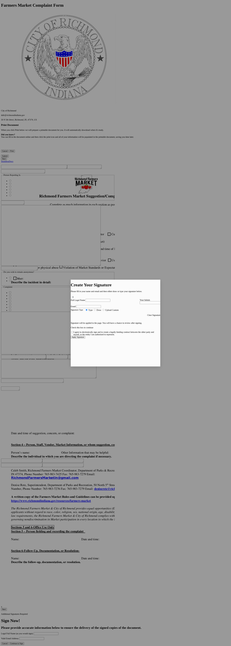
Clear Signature (153, 315)
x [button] (73, 296)
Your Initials (145, 300)
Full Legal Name (78, 300)
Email (73, 306)
